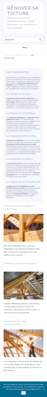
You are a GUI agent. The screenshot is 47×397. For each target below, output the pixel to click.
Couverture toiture (20, 55)
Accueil (7, 55)
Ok (23, 393)
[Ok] (44, 389)
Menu (24, 47)
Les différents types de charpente (19, 263)
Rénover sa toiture (23, 10)
